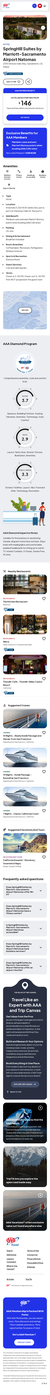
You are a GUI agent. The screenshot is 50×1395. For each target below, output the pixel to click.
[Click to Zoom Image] (25, 27)
